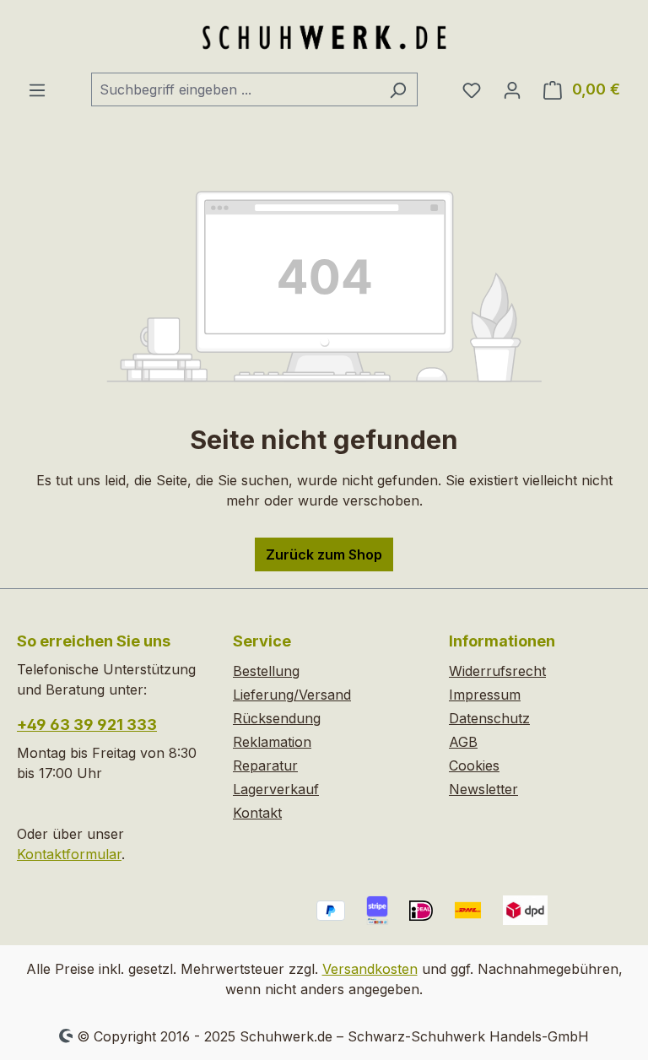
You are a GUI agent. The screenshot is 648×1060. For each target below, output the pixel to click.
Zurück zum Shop (324, 554)
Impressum (485, 694)
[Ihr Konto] (512, 89)
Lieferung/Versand (292, 694)
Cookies (474, 765)
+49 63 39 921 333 (87, 724)
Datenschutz (489, 718)
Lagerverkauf (276, 789)
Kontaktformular (69, 854)
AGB (463, 741)
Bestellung (266, 670)
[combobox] (235, 89)
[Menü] (37, 89)
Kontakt (257, 812)
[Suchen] (398, 89)
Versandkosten (370, 968)
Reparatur (265, 765)
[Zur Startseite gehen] (324, 36)
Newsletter (483, 789)
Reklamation (272, 741)
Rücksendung (277, 718)
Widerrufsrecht (497, 670)
